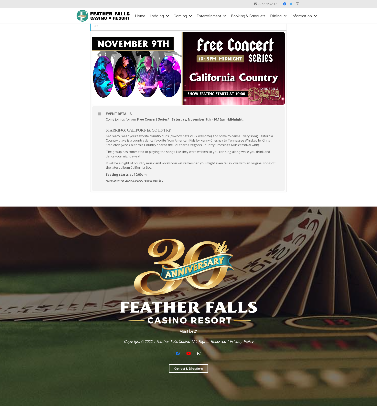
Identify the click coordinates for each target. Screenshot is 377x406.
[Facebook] (285, 4)
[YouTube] (188, 353)
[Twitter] (291, 4)
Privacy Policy (241, 341)
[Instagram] (297, 4)
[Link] (103, 16)
